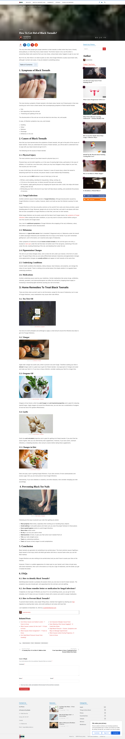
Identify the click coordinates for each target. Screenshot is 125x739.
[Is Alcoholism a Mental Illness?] (94, 183)
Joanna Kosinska (35, 399)
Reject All (106, 733)
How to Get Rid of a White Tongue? (93, 173)
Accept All (115, 733)
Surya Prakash (36, 434)
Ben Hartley (38, 516)
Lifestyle (93, 718)
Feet (32, 643)
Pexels (39, 360)
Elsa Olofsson (37, 326)
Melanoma (37, 643)
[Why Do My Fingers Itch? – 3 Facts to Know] (53, 717)
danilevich (35, 360)
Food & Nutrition (93, 715)
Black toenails (26, 643)
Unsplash (42, 399)
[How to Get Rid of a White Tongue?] (94, 166)
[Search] (105, 2)
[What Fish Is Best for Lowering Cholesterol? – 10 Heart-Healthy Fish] (94, 109)
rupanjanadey (27, 36)
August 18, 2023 (27, 38)
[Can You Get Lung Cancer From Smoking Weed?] (94, 73)
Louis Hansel (33, 469)
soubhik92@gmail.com (49, 608)
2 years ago (62, 710)
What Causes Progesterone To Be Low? (94, 99)
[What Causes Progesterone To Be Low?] (94, 92)
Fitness (93, 713)
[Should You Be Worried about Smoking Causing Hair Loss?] (94, 147)
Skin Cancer (44, 643)
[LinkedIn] (102, 2)
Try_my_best (37, 99)
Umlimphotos (43, 99)
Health (21, 29)
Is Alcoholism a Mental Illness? (92, 190)
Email (52, 678)
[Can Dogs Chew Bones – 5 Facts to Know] (53, 709)
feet (73, 602)
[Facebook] (99, 2)
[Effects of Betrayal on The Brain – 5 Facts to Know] (53, 725)
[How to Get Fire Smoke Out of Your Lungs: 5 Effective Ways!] (94, 128)
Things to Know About (93, 710)
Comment (22, 664)
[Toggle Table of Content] (34, 64)
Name (21, 678)
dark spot (28, 244)
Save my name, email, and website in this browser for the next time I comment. (40, 684)
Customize (96, 733)
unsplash (43, 326)
